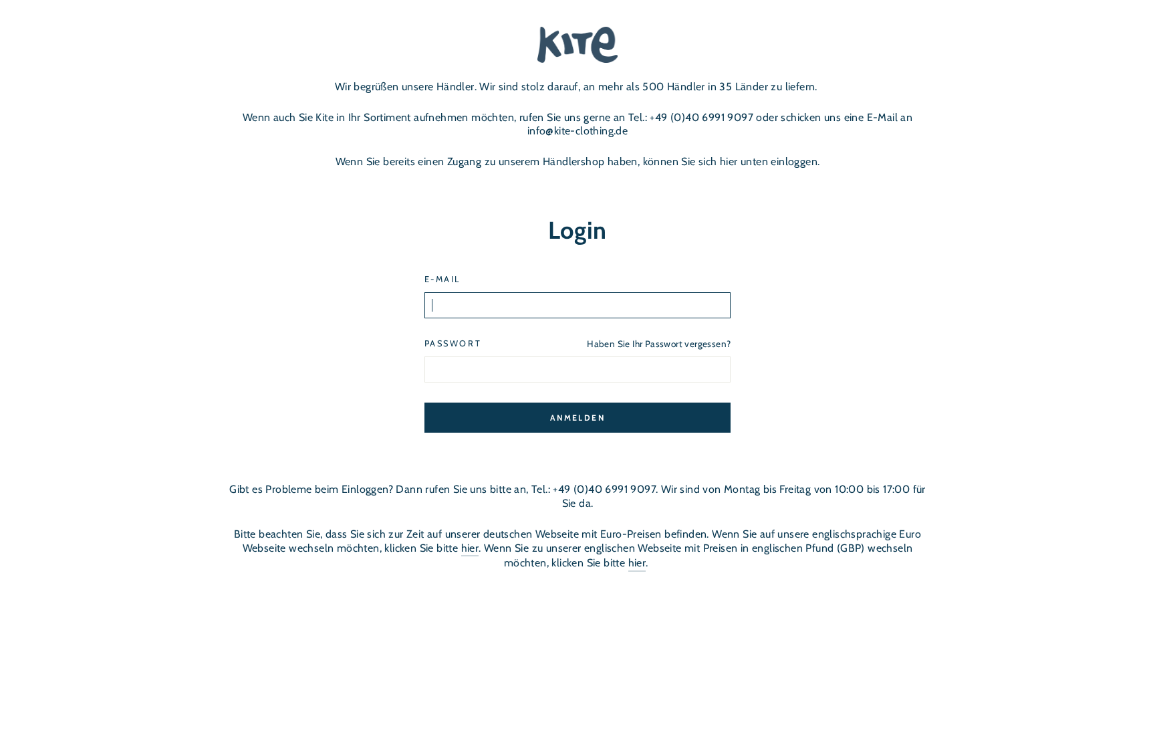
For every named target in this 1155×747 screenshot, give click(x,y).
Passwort (452, 343)
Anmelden (577, 418)
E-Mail (442, 279)
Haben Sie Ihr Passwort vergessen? (659, 343)
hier (470, 548)
